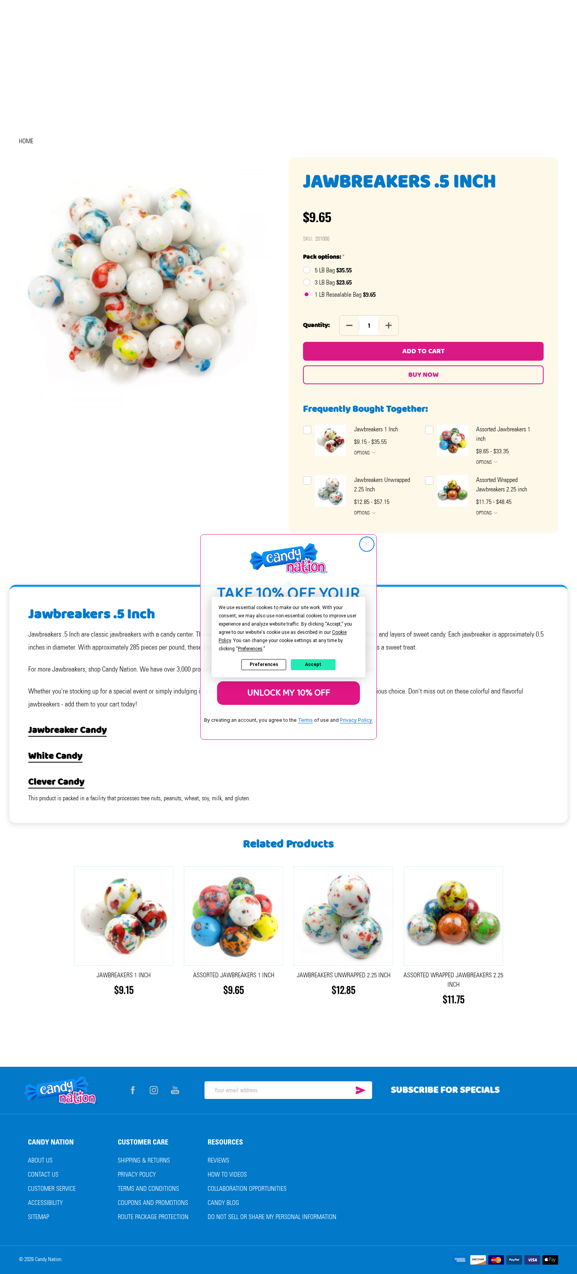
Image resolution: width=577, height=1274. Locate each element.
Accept (313, 664)
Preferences (264, 664)
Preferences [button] (250, 649)
